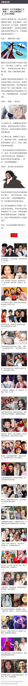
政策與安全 (7, 683)
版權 (17, 683)
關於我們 (3, 683)
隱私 (14, 683)
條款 (12, 683)
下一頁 (14, 235)
